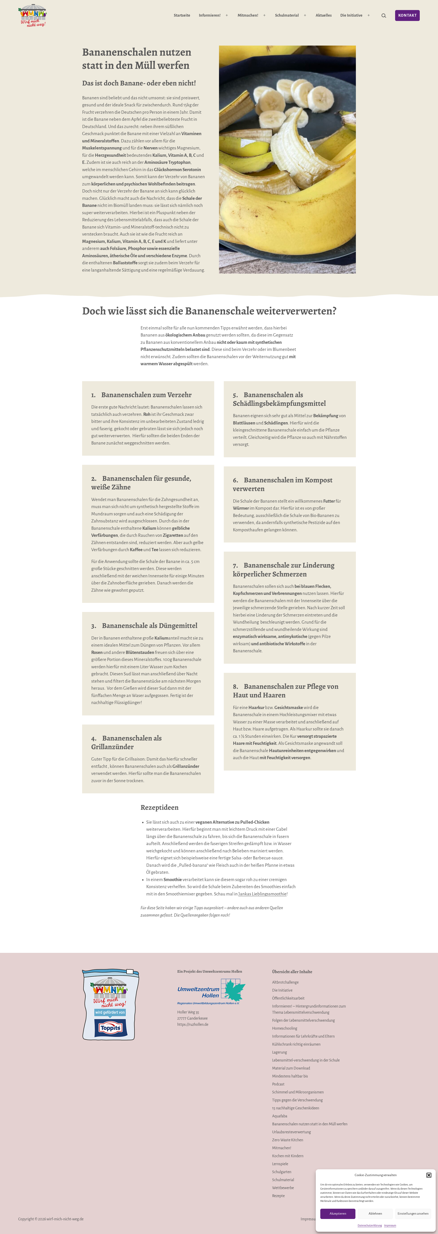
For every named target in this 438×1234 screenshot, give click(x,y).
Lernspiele (280, 1164)
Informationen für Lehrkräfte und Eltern (303, 1036)
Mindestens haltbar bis (290, 1076)
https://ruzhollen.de (192, 1025)
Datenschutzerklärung (370, 1225)
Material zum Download (291, 1068)
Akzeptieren (338, 1213)
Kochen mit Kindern (287, 1156)
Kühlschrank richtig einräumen (296, 1044)
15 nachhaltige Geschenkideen (295, 1108)
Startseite (182, 15)
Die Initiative (351, 15)
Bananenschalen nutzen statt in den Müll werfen (309, 1124)
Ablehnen (375, 1213)
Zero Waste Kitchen (287, 1140)
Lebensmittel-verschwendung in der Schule (306, 1060)
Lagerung (279, 1052)
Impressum (390, 1225)
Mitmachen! (248, 15)
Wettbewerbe (283, 1188)
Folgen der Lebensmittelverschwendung (303, 1020)
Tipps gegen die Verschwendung (297, 1100)
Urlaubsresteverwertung (291, 1132)
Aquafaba (279, 1116)
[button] (429, 1175)
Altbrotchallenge (285, 982)
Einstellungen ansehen (413, 1213)
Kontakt (407, 15)
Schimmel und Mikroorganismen (298, 1092)
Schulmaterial (287, 15)
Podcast (278, 1084)
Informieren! (210, 15)
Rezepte (278, 1196)
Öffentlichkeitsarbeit (288, 998)
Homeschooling (284, 1028)
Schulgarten (281, 1172)
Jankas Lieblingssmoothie (262, 894)
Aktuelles (324, 15)
